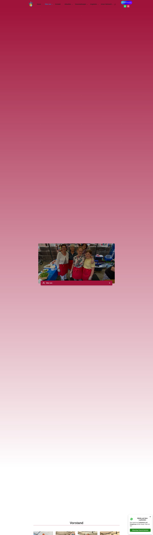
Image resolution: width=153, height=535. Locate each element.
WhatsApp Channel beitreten (140, 530)
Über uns (48, 4)
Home (39, 4)
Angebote (93, 4)
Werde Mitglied (126, 2)
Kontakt (58, 4)
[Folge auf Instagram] (128, 6)
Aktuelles (68, 4)
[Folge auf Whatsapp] (125, 6)
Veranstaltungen (80, 4)
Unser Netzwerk (106, 4)
